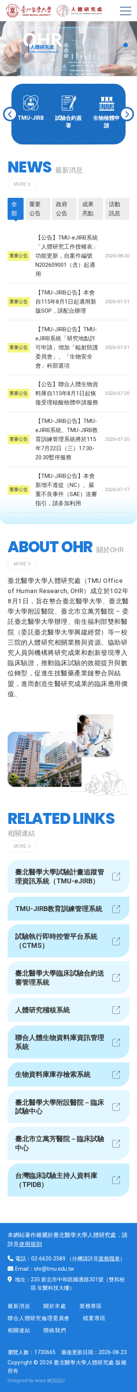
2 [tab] (125, 45)
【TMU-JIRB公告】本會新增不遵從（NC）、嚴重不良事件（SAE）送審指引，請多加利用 (66, 490)
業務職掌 (109, 1259)
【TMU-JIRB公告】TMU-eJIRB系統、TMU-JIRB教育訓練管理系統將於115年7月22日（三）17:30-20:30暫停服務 (66, 439)
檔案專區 (94, 1318)
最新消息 (19, 1306)
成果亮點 (88, 209)
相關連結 (19, 1330)
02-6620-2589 (48, 1259)
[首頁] (30, 10)
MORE (20, 184)
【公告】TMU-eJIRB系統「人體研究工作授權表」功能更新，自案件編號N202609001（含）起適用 (66, 255)
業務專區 (91, 1306)
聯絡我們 (54, 1330)
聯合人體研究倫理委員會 (39, 1318)
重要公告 (35, 209)
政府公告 (61, 209)
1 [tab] (125, 34)
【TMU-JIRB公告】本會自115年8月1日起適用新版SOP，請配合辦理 (65, 301)
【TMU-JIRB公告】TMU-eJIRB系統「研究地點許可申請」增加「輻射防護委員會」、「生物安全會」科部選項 (66, 347)
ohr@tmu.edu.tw (54, 1269)
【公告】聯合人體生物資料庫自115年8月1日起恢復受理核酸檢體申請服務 (66, 393)
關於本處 (54, 1306)
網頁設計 (56, 1380)
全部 (14, 209)
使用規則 (30, 1244)
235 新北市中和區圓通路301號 (67, 1279)
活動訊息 (114, 209)
